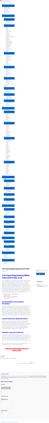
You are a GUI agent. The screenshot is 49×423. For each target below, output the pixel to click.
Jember (7, 170)
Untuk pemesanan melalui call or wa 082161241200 (16, 349)
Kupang (7, 243)
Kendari (7, 228)
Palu (7, 234)
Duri (7, 75)
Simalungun (8, 43)
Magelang (8, 150)
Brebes (7, 157)
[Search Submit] (37, 274)
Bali (2, 250)
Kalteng (5, 186)
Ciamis (7, 128)
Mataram (8, 249)
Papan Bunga (6, 7)
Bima (7, 213)
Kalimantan (4, 175)
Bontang (7, 185)
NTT (5, 239)
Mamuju (7, 218)
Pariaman (8, 57)
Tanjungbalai (8, 48)
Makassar (8, 223)
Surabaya (8, 163)
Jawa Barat (6, 121)
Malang (7, 165)
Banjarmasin (8, 201)
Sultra (5, 224)
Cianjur (7, 127)
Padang (7, 55)
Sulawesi (3, 203)
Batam (7, 80)
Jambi (5, 86)
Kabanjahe (8, 38)
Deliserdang (8, 46)
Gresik (7, 167)
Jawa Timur (6, 160)
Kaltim (5, 178)
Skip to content (7, 0)
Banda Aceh (8, 21)
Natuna (7, 82)
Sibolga (7, 35)
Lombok (7, 248)
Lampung (6, 98)
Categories (38, 284)
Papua (3, 258)
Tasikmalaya (8, 131)
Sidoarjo (7, 166)
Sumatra (3, 13)
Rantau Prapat (9, 41)
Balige (7, 50)
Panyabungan (8, 45)
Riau (5, 65)
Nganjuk (7, 171)
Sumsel (5, 92)
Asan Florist (3, 376)
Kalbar (5, 192)
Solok (7, 62)
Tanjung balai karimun (10, 83)
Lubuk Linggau (9, 97)
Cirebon (7, 126)
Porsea (7, 32)
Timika (5, 263)
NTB (5, 244)
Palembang (8, 96)
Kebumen (8, 152)
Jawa (3, 106)
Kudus (7, 148)
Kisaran (7, 47)
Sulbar (5, 214)
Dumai (7, 71)
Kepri (5, 76)
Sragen (7, 158)
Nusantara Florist (22, 327)
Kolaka (7, 229)
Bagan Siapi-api (9, 73)
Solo (7, 143)
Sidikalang (8, 40)
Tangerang (8, 117)
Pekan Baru (8, 68)
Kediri (7, 168)
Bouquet (5, 10)
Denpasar (6, 254)
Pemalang (8, 151)
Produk (3, 3)
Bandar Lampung (9, 102)
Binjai (7, 28)
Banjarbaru (8, 202)
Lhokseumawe (9, 22)
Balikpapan (8, 183)
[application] (5, 14)
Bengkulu (6, 85)
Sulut (5, 207)
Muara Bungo (8, 91)
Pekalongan (8, 155)
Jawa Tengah (6, 136)
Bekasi (7, 118)
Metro (7, 103)
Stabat (7, 37)
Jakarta (7, 113)
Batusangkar (8, 60)
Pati (7, 153)
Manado (7, 211)
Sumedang (8, 135)
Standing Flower (7, 8)
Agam (7, 61)
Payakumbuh (8, 58)
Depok (7, 116)
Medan (7, 27)
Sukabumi (8, 133)
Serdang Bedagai (9, 42)
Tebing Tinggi (8, 31)
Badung (5, 255)
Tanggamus (8, 105)
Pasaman (8, 63)
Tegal (7, 142)
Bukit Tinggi (8, 56)
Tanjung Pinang (9, 81)
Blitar (7, 172)
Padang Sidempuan (9, 36)
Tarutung (8, 33)
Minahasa (8, 212)
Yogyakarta (8, 156)
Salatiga (7, 147)
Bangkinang (8, 70)
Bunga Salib (6, 12)
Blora (7, 146)
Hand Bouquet (7, 11)
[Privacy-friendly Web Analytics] (2, 0)
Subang (7, 132)
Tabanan (5, 257)
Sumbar (5, 51)
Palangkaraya (8, 191)
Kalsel (5, 197)
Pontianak (8, 196)
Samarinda (8, 182)
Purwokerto (8, 141)
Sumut (5, 23)
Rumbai (7, 72)
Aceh (5, 17)
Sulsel (5, 219)
